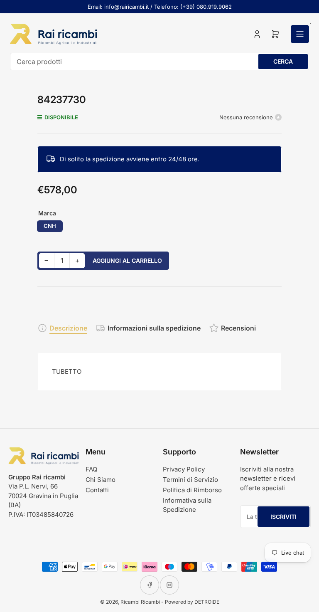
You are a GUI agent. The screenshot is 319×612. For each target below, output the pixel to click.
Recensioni (238, 328)
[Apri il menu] (300, 34)
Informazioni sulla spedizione (154, 328)
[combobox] (159, 61)
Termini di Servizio (190, 480)
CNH (50, 225)
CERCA (283, 61)
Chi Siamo (100, 480)
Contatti (97, 490)
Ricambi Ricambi (140, 602)
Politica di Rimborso (192, 490)
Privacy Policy (184, 469)
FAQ (91, 469)
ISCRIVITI (283, 516)
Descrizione (68, 328)
